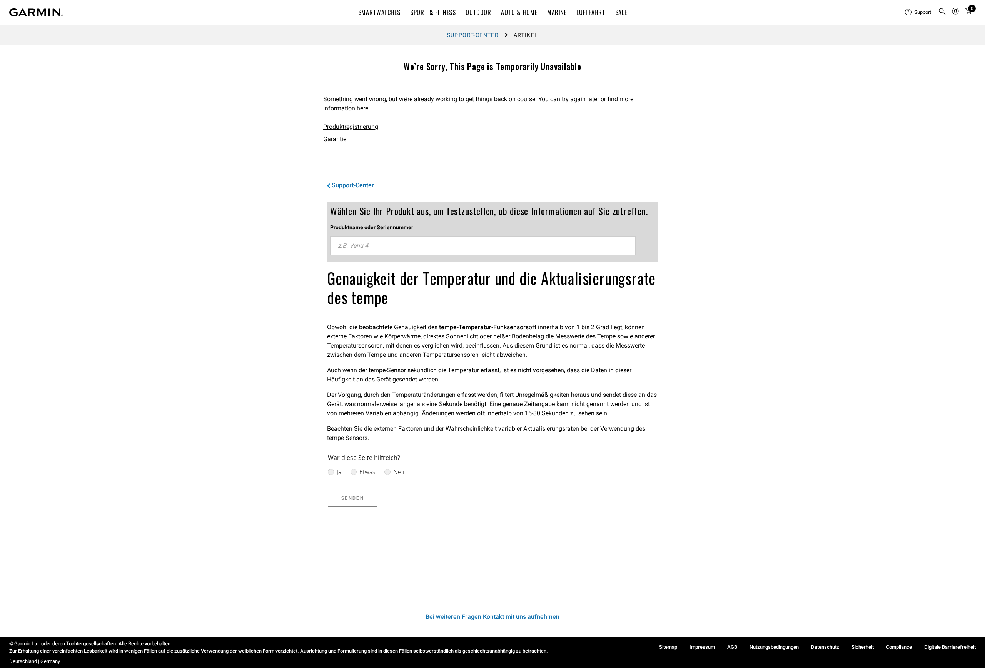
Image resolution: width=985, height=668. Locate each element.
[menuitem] (918, 12)
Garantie (334, 139)
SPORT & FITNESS (433, 12)
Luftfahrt (590, 12)
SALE (621, 12)
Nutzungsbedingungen (774, 647)
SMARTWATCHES (379, 12)
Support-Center (473, 35)
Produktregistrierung (350, 126)
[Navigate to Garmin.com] (36, 12)
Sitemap (668, 647)
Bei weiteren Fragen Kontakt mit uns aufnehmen (492, 616)
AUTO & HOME (519, 12)
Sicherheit (862, 647)
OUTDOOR (478, 12)
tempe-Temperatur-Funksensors (484, 327)
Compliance (899, 647)
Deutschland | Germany (34, 661)
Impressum (702, 647)
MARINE (557, 12)
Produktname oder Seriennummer (371, 227)
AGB (732, 647)
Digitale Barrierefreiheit (950, 647)
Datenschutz (825, 647)
